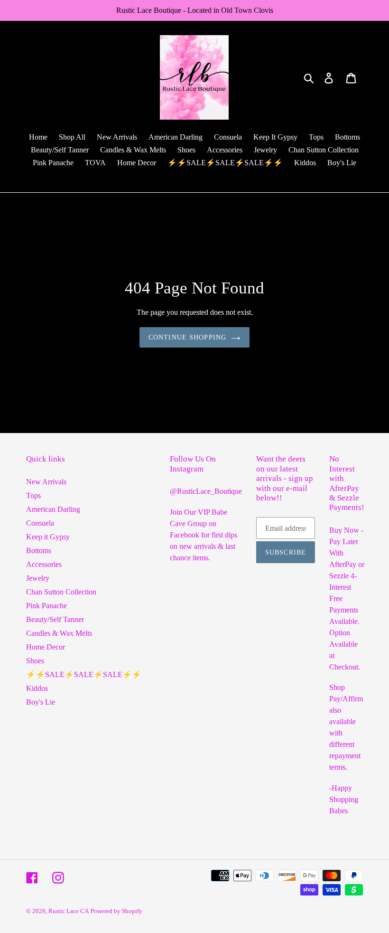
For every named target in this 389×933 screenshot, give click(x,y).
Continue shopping (187, 337)
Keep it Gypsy (48, 537)
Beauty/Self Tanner (55, 619)
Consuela (40, 523)
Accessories (44, 564)
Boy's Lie (40, 702)
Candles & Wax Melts (59, 633)
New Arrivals (46, 482)
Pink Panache (46, 606)
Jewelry (37, 578)
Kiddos (37, 688)
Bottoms (38, 551)
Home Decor (45, 647)
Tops (33, 495)
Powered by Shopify (116, 910)
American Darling (53, 509)
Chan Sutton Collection (61, 592)
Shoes (35, 661)
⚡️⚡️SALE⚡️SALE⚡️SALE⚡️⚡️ (83, 674)
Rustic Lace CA (68, 910)
